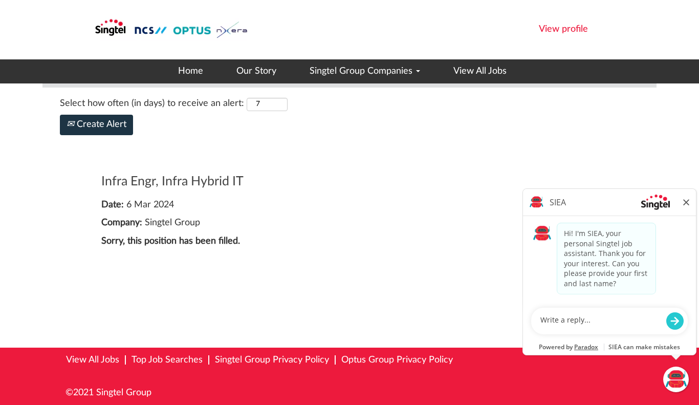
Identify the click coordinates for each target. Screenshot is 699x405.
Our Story (256, 71)
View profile (563, 29)
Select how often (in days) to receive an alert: (152, 103)
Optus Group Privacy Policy (397, 360)
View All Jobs (480, 71)
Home (190, 71)
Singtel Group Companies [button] (362, 71)
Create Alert (100, 124)
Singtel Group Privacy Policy (272, 360)
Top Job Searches (167, 360)
